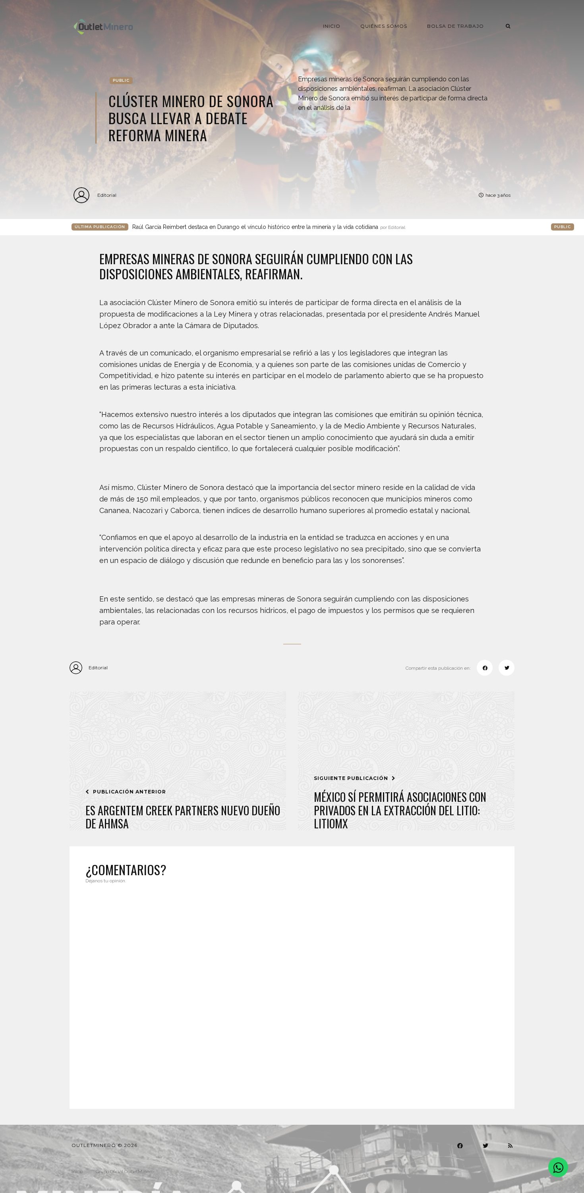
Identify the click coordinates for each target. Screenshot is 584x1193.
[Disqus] (292, 991)
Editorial (106, 195)
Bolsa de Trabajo (455, 26)
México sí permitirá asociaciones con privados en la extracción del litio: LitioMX (400, 810)
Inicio (331, 26)
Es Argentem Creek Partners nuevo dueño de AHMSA (182, 817)
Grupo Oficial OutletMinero (124, 1171)
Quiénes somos (383, 26)
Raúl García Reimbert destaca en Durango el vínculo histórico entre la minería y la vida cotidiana (268, 227)
